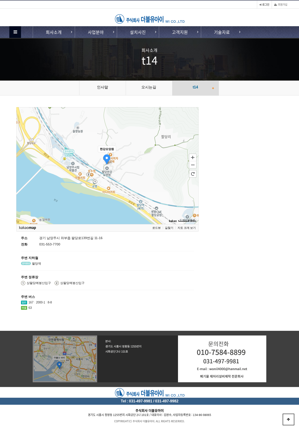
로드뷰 (156, 228)
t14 (195, 87)
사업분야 (96, 32)
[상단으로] (288, 419)
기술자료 (222, 32)
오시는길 (148, 87)
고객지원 (180, 32)
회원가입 (282, 4)
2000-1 (40, 302)
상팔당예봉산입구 (39, 283)
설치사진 (138, 32)
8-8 (50, 302)
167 (30, 302)
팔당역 (36, 263)
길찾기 (169, 228)
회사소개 (54, 32)
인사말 (102, 87)
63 (30, 308)
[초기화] (193, 174)
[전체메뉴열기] (15, 32)
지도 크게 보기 (187, 228)
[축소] (193, 165)
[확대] (193, 157)
